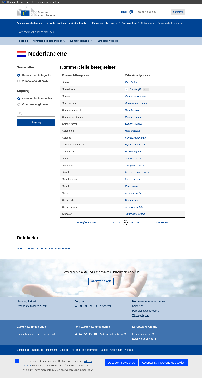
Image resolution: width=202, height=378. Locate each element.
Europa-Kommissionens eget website (36, 334)
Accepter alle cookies (121, 362)
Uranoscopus (132, 200)
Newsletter (105, 306)
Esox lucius (131, 82)
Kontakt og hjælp (79, 41)
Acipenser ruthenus (135, 193)
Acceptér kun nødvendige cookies (163, 362)
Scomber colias (133, 110)
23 (112, 222)
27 (138, 222)
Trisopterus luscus (134, 165)
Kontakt (129, 350)
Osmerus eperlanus (135, 137)
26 (132, 222)
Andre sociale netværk (111, 334)
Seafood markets (79, 23)
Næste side (161, 222)
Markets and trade (59, 23)
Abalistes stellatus (134, 207)
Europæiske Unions (142, 339)
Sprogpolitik (23, 350)
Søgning (178, 11)
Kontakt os (137, 306)
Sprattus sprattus (134, 158)
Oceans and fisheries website (32, 306)
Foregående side (86, 222)
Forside (23, 41)
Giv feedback (101, 281)
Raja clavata (131, 186)
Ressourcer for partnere (44, 350)
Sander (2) (135, 89)
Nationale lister (129, 23)
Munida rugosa (133, 151)
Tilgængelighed (140, 315)
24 (119, 222)
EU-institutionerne (141, 334)
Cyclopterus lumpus (135, 96)
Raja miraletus (132, 131)
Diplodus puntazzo (135, 144)
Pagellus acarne (133, 117)
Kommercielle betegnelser (105, 23)
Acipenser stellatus (135, 214)
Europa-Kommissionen (28, 23)
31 (150, 222)
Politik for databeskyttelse (145, 310)
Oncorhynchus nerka (136, 103)
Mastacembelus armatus (138, 172)
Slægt (145, 89)
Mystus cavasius (133, 179)
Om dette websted (108, 41)
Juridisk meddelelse (111, 350)
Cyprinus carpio (133, 124)
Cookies (64, 350)
